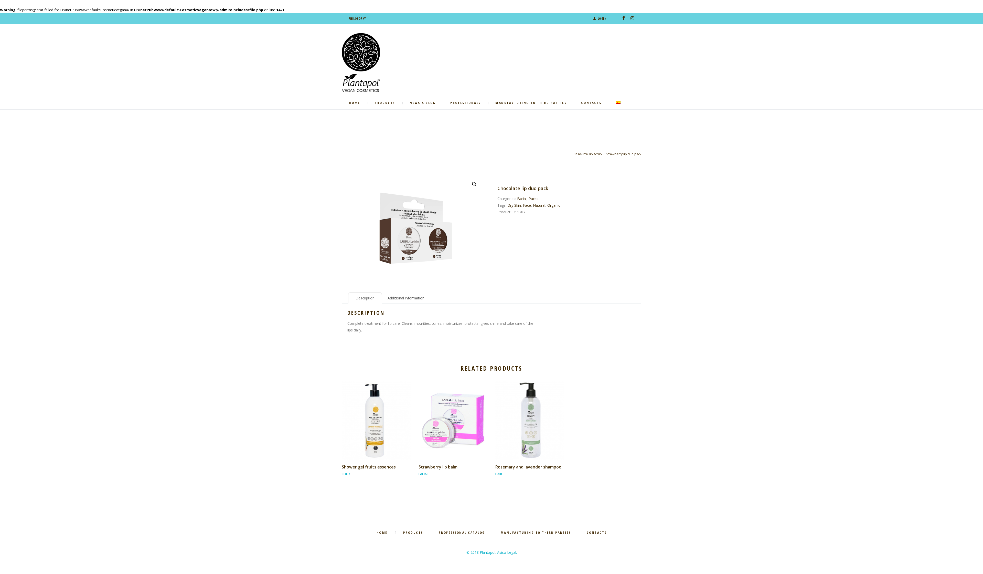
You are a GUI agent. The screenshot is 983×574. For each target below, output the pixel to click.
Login (602, 18)
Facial (522, 198)
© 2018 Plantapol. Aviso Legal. (491, 552)
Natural (539, 205)
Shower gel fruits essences (369, 467)
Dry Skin (514, 205)
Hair (498, 474)
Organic (553, 205)
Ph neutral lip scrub (588, 154)
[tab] (365, 298)
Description (365, 298)
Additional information (406, 298)
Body (346, 474)
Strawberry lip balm (438, 467)
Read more (376, 425)
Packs (533, 198)
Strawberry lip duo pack (623, 154)
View (376, 415)
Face (527, 205)
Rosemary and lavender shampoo (528, 467)
